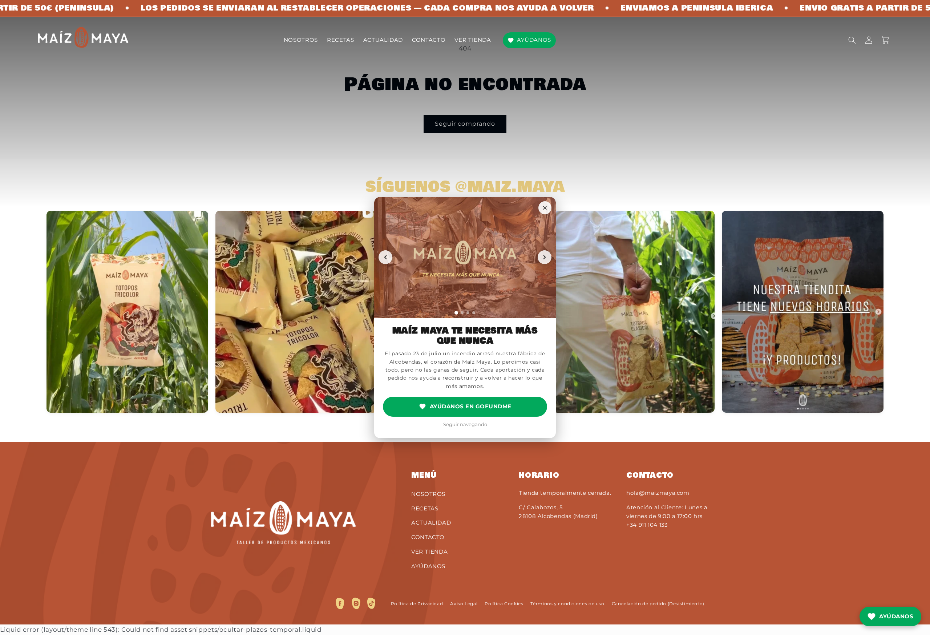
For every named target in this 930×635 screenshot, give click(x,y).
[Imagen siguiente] (544, 257)
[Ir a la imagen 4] (473, 312)
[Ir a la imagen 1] (456, 313)
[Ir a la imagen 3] (467, 312)
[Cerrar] (544, 207)
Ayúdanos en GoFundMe (471, 406)
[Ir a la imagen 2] (462, 312)
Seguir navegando (465, 424)
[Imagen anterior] (385, 257)
